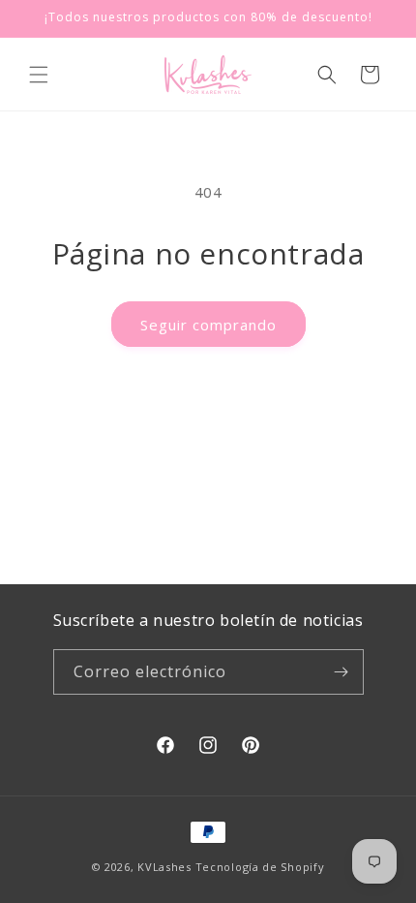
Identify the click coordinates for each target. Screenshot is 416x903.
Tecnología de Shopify (260, 866)
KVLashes (164, 866)
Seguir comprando (208, 324)
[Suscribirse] (341, 672)
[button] (38, 74)
